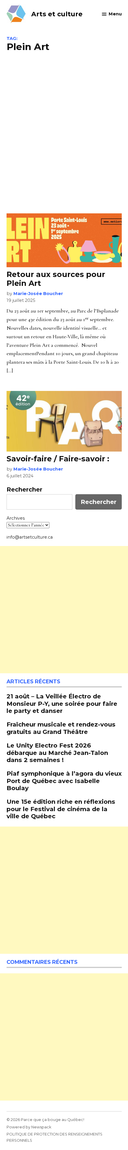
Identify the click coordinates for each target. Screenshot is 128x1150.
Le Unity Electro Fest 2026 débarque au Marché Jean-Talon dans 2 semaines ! (57, 752)
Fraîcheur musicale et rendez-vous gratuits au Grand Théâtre (61, 728)
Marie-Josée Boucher (38, 293)
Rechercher (24, 489)
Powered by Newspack (29, 1127)
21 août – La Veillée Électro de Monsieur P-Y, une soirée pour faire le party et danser (62, 703)
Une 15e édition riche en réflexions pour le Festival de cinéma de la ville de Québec (61, 808)
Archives (16, 518)
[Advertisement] (64, 132)
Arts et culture (56, 14)
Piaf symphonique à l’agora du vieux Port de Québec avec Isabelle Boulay (64, 780)
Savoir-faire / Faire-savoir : (59, 458)
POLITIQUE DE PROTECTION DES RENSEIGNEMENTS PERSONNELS (54, 1137)
